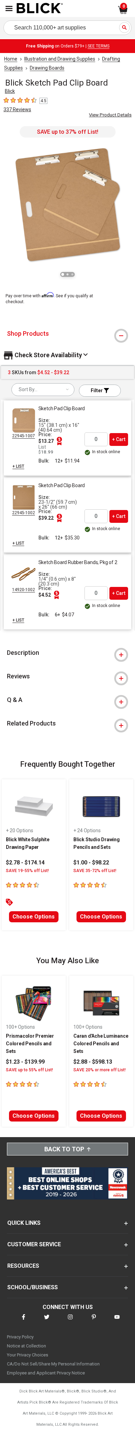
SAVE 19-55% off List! (27, 870)
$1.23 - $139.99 (25, 1061)
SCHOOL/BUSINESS (32, 1287)
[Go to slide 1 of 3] (62, 274)
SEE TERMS (98, 46)
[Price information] (59, 441)
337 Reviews (17, 109)
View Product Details (110, 114)
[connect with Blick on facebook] (23, 1321)
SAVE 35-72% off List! (94, 870)
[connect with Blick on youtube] (117, 1321)
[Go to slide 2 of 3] (67, 274)
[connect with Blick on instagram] (70, 1321)
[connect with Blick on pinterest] (94, 1321)
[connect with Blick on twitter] (47, 1321)
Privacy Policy (20, 1336)
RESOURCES (23, 1266)
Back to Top (64, 1149)
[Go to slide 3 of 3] (72, 274)
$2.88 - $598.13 (92, 1061)
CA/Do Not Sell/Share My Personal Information (53, 1363)
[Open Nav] (9, 8)
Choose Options (33, 916)
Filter (97, 390)
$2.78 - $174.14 (25, 862)
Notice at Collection (26, 1345)
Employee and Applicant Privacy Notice (46, 1372)
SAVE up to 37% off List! (67, 132)
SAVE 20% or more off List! (99, 1069)
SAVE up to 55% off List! (29, 1069)
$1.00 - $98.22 (91, 862)
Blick (10, 91)
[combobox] (42, 389)
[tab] (67, 333)
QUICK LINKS (23, 1223)
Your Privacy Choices (27, 1354)
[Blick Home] (40, 9)
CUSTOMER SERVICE (34, 1244)
